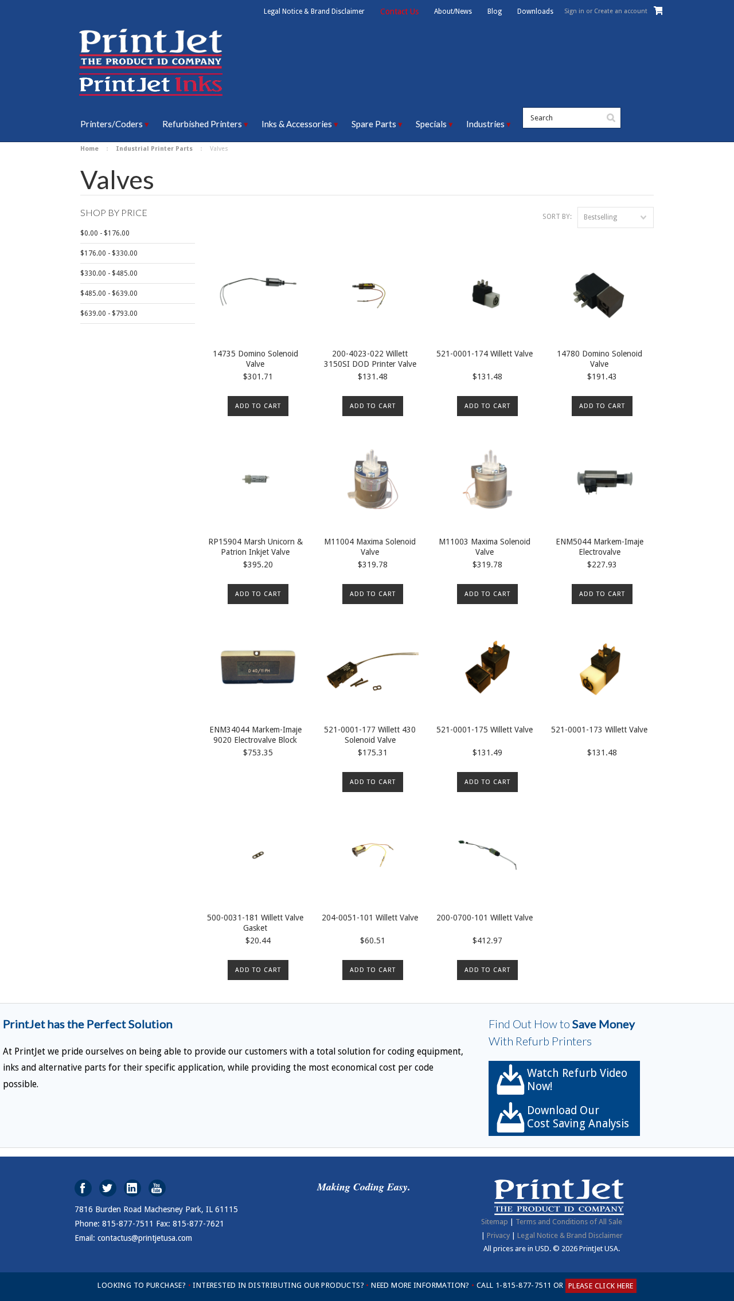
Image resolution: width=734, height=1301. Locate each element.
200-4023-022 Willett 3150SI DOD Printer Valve (370, 359)
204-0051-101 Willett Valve (370, 917)
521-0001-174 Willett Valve (484, 353)
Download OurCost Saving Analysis (578, 1117)
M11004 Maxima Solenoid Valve (370, 547)
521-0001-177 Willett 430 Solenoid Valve (370, 734)
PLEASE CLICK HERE (601, 1286)
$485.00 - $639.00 (109, 293)
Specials (431, 124)
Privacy (498, 1235)
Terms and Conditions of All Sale (569, 1221)
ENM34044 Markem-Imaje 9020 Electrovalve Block (255, 734)
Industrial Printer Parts (154, 148)
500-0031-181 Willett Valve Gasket (255, 922)
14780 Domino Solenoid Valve (599, 359)
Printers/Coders (111, 124)
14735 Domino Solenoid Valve (255, 359)
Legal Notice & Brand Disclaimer (314, 11)
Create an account (620, 11)
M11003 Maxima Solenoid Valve (484, 547)
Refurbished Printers (202, 124)
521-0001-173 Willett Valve (599, 729)
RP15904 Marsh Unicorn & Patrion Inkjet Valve (255, 547)
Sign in (574, 11)
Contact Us (399, 11)
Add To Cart (258, 406)
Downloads (535, 11)
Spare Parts (374, 124)
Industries (485, 124)
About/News (453, 11)
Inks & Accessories (296, 124)
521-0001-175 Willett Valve (484, 729)
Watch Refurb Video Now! (577, 1080)
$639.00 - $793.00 (109, 313)
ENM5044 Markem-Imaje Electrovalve (599, 547)
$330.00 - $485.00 (109, 273)
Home (89, 148)
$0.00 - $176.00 (105, 233)
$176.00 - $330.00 (109, 253)
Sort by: (557, 217)
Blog (494, 11)
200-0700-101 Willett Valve (484, 917)
